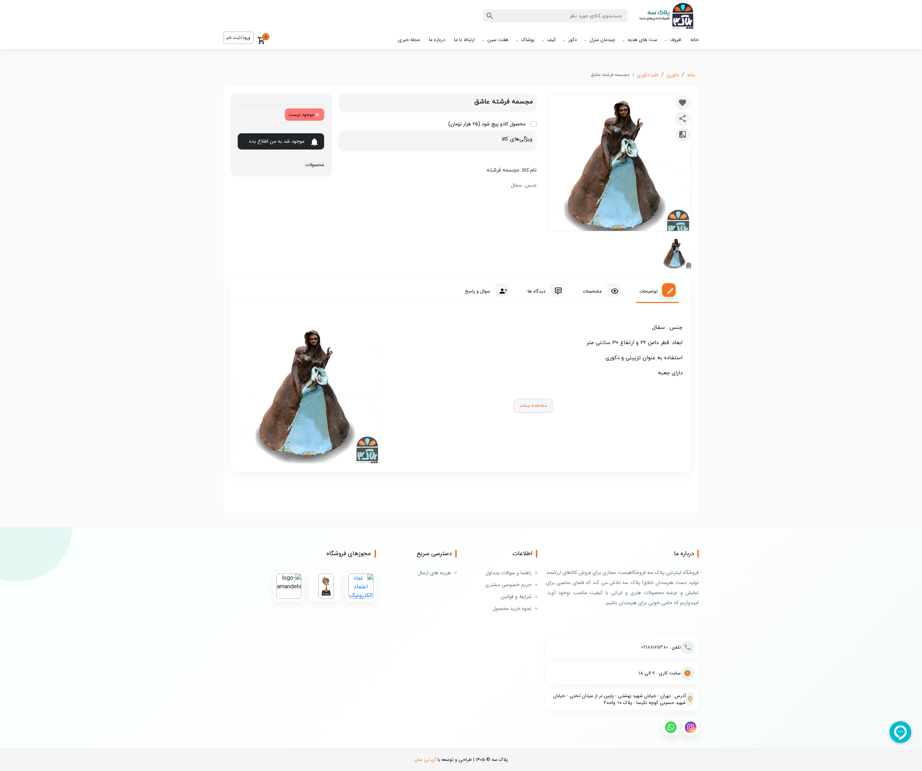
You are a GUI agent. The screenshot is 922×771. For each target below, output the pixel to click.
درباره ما (437, 40)
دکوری (673, 75)
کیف (551, 40)
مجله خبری (409, 40)
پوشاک (527, 40)
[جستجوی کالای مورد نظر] (489, 15)
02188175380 (654, 647)
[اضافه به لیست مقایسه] (682, 134)
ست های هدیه (642, 40)
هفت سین (498, 40)
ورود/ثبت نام (238, 37)
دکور (572, 40)
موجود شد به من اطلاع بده (276, 141)
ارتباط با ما (464, 40)
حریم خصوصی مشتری (508, 585)
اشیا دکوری (647, 75)
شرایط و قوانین (516, 597)
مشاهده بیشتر (533, 405)
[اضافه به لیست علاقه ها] (682, 102)
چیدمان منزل (602, 40)
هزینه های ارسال (434, 573)
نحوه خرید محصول (512, 608)
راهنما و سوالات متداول (508, 573)
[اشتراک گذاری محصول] (682, 118)
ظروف (675, 40)
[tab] (657, 290)
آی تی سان (425, 759)
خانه (694, 40)
